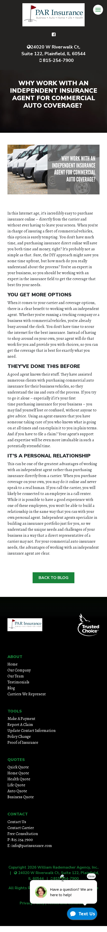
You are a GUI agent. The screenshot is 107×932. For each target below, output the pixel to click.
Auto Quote (17, 791)
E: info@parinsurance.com (29, 845)
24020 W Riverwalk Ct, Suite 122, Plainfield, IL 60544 (53, 50)
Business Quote (20, 797)
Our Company (19, 670)
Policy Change (19, 736)
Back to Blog (53, 577)
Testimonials (18, 682)
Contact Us (16, 822)
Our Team (15, 676)
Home (12, 664)
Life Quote (16, 785)
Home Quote (18, 773)
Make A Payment (21, 718)
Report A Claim (20, 724)
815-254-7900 (58, 60)
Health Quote (18, 779)
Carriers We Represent (26, 694)
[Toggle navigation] (98, 10)
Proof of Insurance (22, 742)
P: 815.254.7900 (20, 840)
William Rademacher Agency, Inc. (67, 867)
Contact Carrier (20, 828)
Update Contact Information (31, 730)
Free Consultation (22, 834)
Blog (11, 688)
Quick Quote (18, 767)
